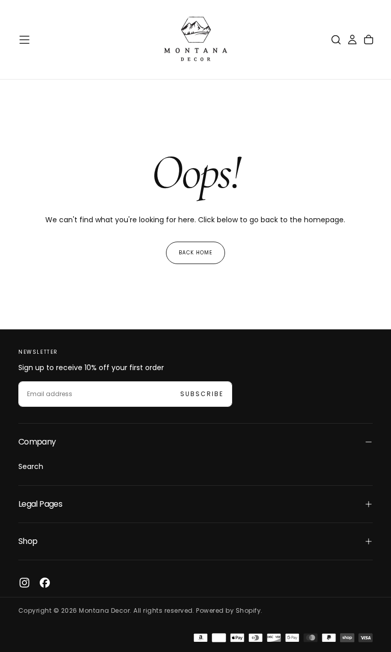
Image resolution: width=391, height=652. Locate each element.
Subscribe (202, 393)
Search (30, 466)
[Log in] (352, 40)
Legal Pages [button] (40, 504)
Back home (195, 252)
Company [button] (37, 442)
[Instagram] (24, 583)
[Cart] (368, 40)
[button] (24, 40)
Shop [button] (27, 541)
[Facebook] (45, 583)
